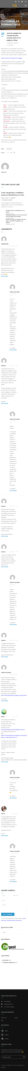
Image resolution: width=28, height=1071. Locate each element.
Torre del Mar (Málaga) (9, 1007)
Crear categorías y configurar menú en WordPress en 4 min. (12, 194)
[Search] (25, 927)
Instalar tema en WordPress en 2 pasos (15, 211)
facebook (9, 149)
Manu (3, 716)
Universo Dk (4, 1017)
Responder (4, 276)
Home (2, 14)
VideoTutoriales (15, 292)
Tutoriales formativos (17, 14)
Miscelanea (5, 960)
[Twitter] (11, 153)
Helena (3, 506)
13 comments (10, 45)
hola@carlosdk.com (8, 1004)
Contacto (16, 1017)
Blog (8, 14)
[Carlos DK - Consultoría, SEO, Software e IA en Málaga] (14, 6)
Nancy (3, 813)
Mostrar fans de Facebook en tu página (11, 58)
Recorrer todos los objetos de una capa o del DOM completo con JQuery (16, 221)
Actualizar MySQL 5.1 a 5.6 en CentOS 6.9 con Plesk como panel (16, 215)
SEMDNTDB (4, 244)
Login (25, 1)
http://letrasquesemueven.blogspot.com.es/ (13, 729)
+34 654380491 (7, 1001)
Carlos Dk (3, 172)
